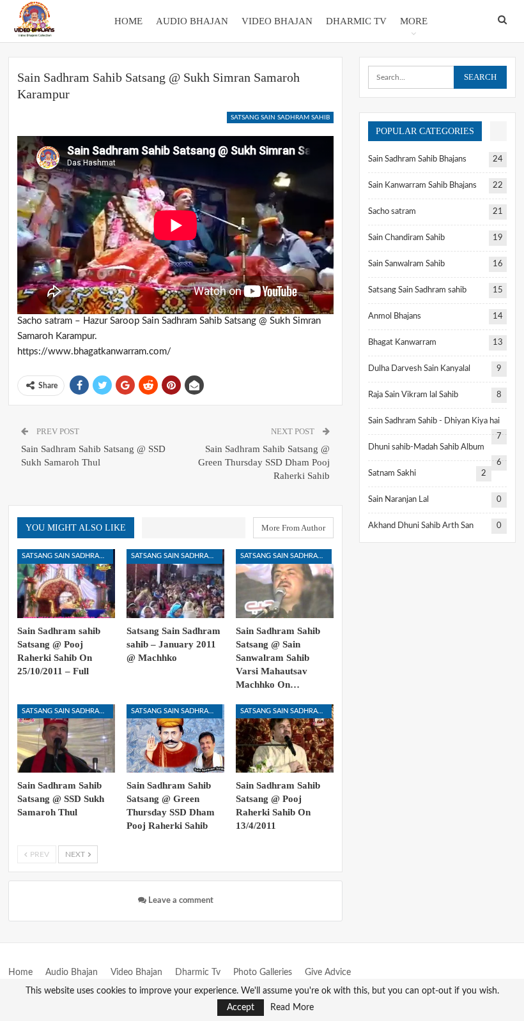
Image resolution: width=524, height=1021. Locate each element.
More (414, 21)
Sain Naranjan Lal (398, 499)
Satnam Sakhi (392, 473)
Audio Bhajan (192, 21)
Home (128, 21)
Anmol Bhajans (394, 316)
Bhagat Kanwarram (402, 342)
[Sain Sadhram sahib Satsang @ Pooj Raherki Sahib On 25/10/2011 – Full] (66, 583)
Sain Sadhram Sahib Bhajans (417, 159)
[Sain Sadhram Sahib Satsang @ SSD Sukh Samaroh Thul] (66, 738)
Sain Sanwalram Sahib (406, 264)
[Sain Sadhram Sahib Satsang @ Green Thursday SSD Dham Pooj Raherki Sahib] (175, 738)
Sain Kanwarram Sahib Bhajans (422, 185)
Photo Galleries (262, 972)
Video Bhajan (277, 21)
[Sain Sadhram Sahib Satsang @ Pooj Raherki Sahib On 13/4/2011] (285, 738)
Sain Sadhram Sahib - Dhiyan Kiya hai (434, 421)
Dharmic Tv (356, 21)
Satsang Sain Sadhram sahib (280, 117)
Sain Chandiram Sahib (406, 238)
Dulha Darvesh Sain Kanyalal (419, 369)
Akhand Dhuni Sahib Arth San (421, 526)
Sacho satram (392, 212)
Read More (292, 1007)
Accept (240, 1007)
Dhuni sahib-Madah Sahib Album (426, 447)
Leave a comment (179, 900)
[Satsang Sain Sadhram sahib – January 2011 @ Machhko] (175, 583)
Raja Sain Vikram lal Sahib (413, 395)
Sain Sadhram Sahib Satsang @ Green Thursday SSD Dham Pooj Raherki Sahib (264, 462)
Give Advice (328, 972)
